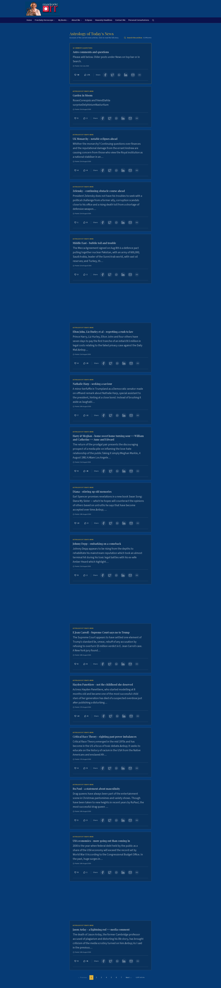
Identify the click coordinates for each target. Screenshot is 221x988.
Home (29, 20)
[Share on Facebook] (105, 74)
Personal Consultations (138, 20)
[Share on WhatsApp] (119, 75)
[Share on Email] (132, 74)
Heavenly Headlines (103, 20)
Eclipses (88, 20)
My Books (62, 20)
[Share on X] (112, 74)
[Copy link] (139, 75)
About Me (76, 20)
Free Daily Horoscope (44, 20)
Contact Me (120, 20)
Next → (129, 977)
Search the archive (139, 37)
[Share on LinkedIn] (125, 74)
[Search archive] (153, 20)
